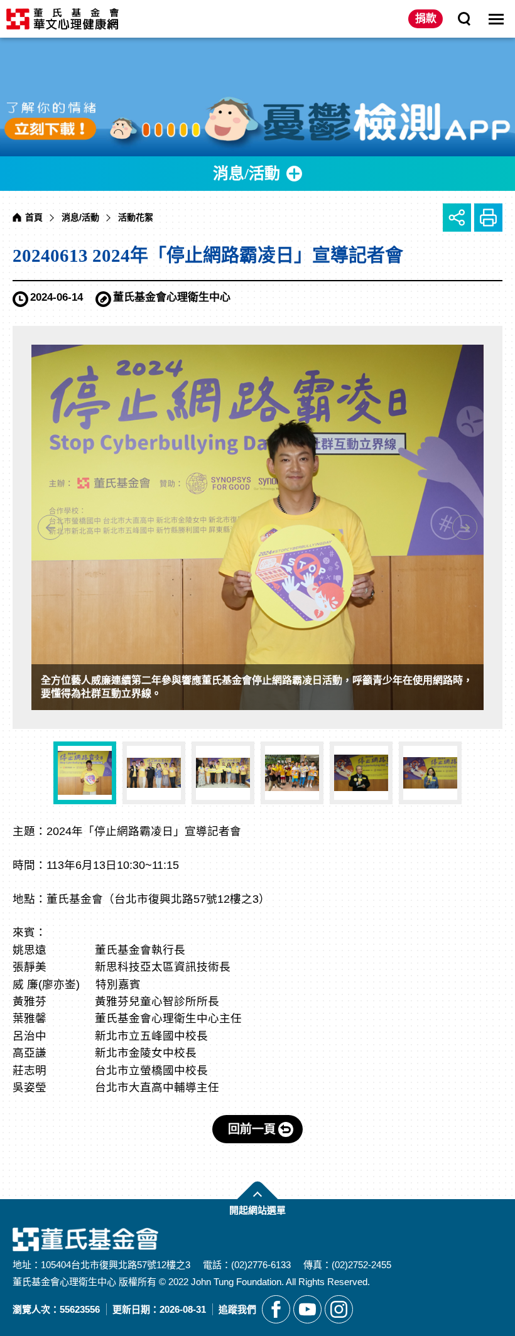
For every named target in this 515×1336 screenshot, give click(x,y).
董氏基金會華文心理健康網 (62, 19)
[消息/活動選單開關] (257, 173)
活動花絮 (135, 217)
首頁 (34, 217)
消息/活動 (80, 217)
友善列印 (488, 217)
